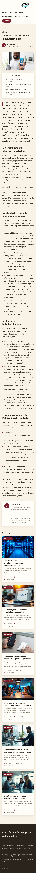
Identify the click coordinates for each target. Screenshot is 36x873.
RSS (30, 848)
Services (17, 16)
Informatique (18, 12)
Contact (7, 20)
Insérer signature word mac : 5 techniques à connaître (15, 610)
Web (10, 12)
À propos (25, 16)
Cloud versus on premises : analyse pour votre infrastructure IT (13, 563)
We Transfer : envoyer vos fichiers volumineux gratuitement (17, 704)
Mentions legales (22, 848)
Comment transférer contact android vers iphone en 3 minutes (17, 657)
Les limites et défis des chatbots (16, 89)
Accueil (4, 12)
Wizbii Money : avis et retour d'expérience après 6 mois (15, 797)
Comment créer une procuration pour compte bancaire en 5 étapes (17, 750)
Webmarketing (7, 16)
